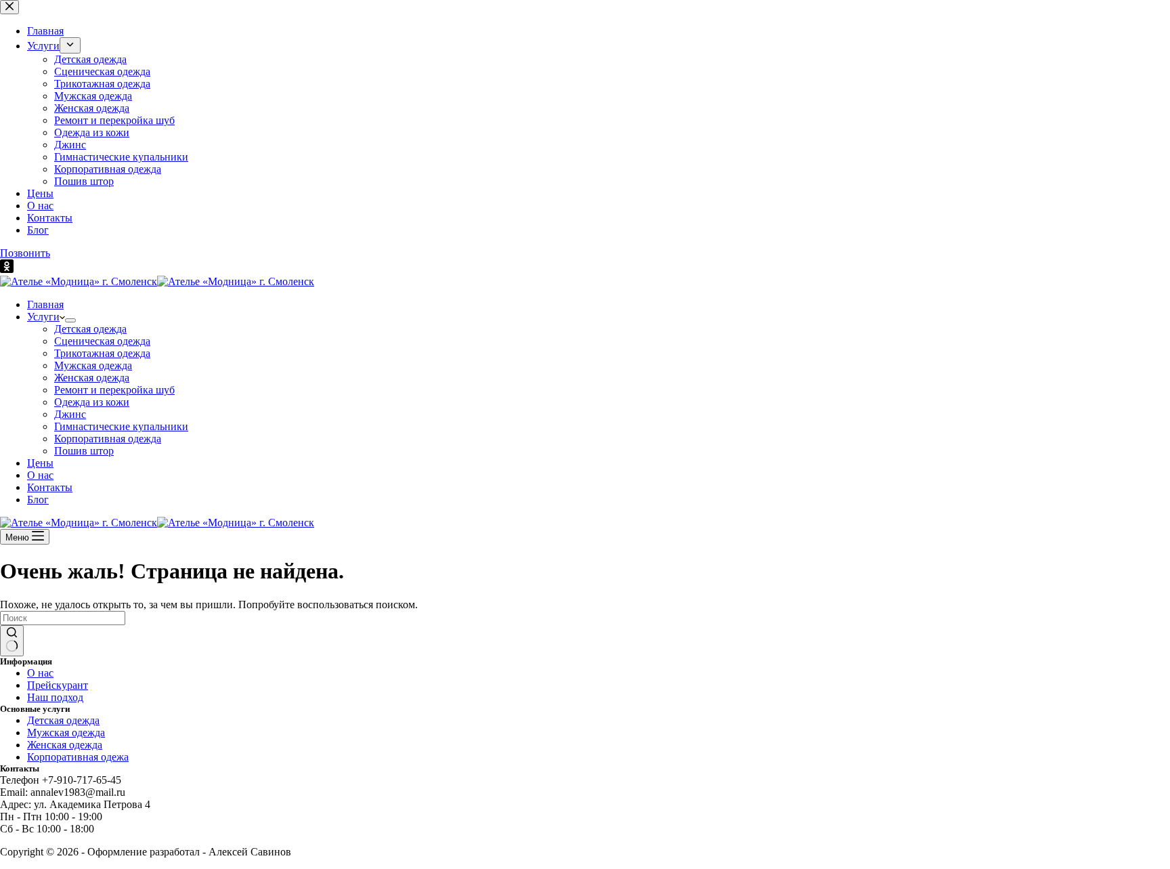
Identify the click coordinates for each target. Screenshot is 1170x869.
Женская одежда (91, 377)
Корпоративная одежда (107, 438)
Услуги (43, 316)
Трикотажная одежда (102, 353)
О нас (40, 475)
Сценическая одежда (102, 341)
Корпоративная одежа (78, 757)
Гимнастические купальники (121, 426)
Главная (45, 304)
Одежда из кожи (91, 402)
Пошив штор (84, 451)
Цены (40, 463)
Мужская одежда (93, 365)
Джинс (70, 414)
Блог (38, 499)
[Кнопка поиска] (12, 640)
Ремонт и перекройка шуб (114, 390)
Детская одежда (90, 329)
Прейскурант (57, 685)
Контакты (49, 487)
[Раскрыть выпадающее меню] (70, 320)
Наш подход (55, 697)
